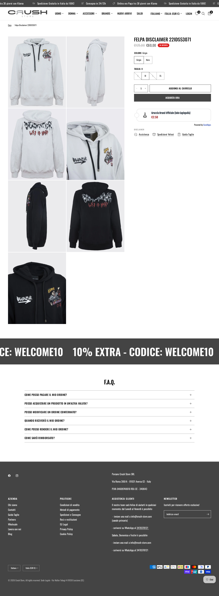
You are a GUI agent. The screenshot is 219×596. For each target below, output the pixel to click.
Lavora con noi (14, 529)
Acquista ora (172, 97)
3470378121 (143, 528)
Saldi (140, 13)
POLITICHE (66, 498)
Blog (10, 534)
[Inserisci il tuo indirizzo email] (208, 514)
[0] (208, 13)
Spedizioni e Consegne (70, 515)
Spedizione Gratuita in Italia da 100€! (46, 3)
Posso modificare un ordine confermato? (51, 412)
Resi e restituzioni (68, 519)
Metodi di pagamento (70, 510)
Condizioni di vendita (69, 505)
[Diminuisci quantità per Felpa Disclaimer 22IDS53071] (136, 88)
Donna (72, 13)
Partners (12, 519)
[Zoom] (59, 43)
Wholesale (12, 524)
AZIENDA (12, 498)
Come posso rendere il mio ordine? (46, 429)
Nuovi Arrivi (124, 13)
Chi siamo (12, 505)
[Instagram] (19, 475)
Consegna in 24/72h (86, 3)
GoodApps (207, 124)
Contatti (12, 510)
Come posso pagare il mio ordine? (46, 395)
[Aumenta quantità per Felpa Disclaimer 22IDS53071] (145, 88)
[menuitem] (59, 13)
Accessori (88, 13)
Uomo (58, 13)
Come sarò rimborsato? (40, 438)
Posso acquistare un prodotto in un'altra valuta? (56, 403)
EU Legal (64, 524)
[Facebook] (11, 475)
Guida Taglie (13, 515)
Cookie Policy (66, 534)
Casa (9, 25)
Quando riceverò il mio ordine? (44, 421)
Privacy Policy (66, 529)
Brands (106, 13)
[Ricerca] (203, 13)
